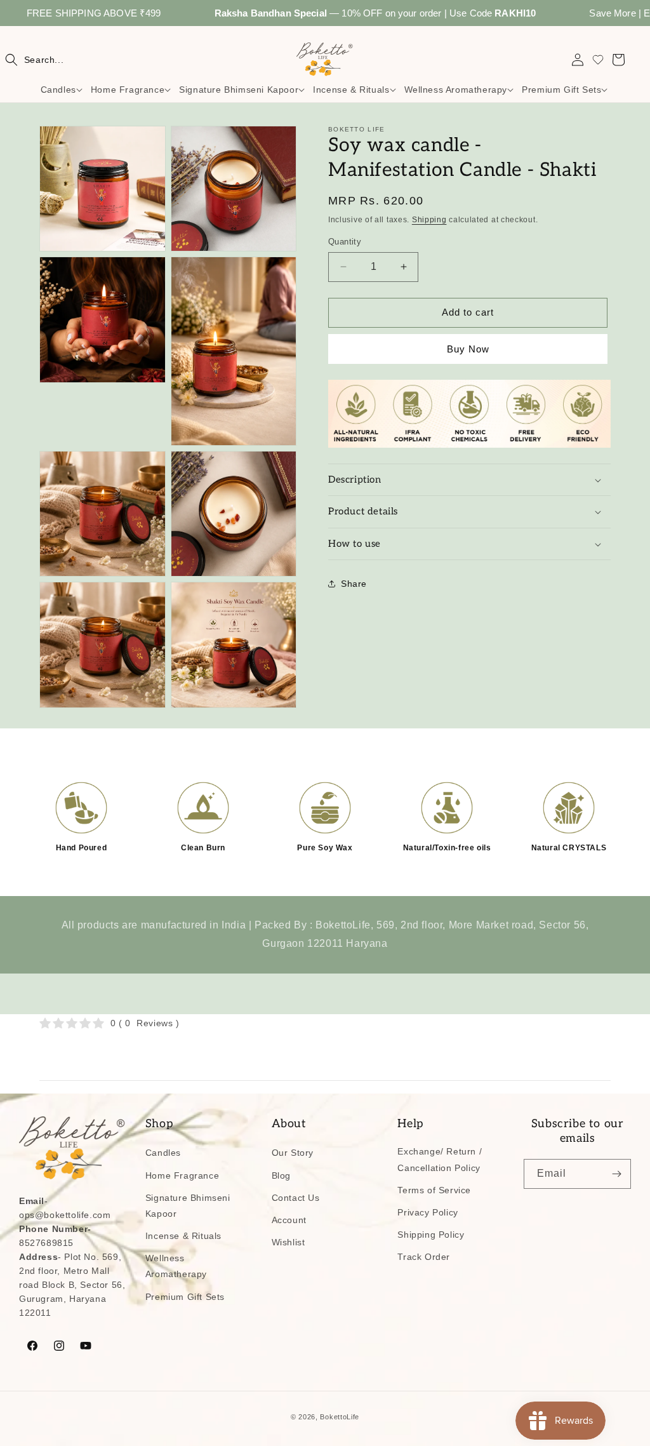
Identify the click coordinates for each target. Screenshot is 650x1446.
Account (289, 1220)
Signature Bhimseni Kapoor (187, 1206)
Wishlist (288, 1242)
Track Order (423, 1257)
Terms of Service (434, 1190)
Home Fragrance (182, 1175)
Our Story (293, 1153)
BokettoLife (339, 1417)
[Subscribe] (616, 1174)
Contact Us (296, 1198)
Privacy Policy (427, 1212)
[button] (34, 60)
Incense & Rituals (183, 1236)
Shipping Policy (430, 1234)
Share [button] (354, 584)
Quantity (344, 241)
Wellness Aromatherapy (176, 1266)
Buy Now (468, 349)
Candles (163, 1153)
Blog (281, 1175)
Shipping (429, 219)
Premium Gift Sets (185, 1297)
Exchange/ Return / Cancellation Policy (439, 1159)
